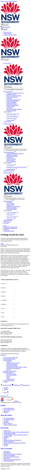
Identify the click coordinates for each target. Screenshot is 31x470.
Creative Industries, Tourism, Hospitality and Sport (16, 434)
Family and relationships (12, 101)
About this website (6, 415)
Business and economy (12, 154)
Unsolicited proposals (9, 461)
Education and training (12, 97)
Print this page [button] (16, 385)
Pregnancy (9, 361)
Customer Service (8, 436)
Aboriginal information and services (15, 93)
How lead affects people (9, 359)
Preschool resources (11, 373)
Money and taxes (11, 160)
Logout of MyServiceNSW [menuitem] (10, 35)
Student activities (11, 379)
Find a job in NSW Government (11, 456)
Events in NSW (10, 205)
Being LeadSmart (8, 360)
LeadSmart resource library (10, 371)
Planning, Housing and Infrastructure (12, 440)
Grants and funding (11, 102)
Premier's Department (9, 441)
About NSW (10, 202)
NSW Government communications (12, 459)
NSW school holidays (12, 209)
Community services (11, 94)
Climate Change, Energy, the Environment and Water (16, 432)
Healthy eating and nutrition (13, 363)
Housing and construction (13, 105)
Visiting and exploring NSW (13, 206)
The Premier (6, 451)
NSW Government (6, 448)
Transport (6, 444)
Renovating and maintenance (13, 368)
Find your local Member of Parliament (13, 454)
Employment (10, 157)
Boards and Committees (9, 455)
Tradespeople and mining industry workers (17, 367)
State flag (6, 412)
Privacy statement (8, 423)
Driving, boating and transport (14, 95)
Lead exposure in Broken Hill (11, 357)
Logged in (5, 29)
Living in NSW (8, 91)
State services (7, 411)
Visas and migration (11, 110)
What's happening (9, 201)
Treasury (6, 445)
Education (6, 437)
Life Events (9, 107)
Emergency (9, 98)
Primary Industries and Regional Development (15, 442)
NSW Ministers (7, 452)
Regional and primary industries (14, 109)
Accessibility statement (9, 419)
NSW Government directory (10, 425)
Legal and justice (11, 106)
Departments (5, 428)
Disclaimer (6, 422)
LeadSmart (3, 355)
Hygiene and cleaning (12, 364)
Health (5, 438)
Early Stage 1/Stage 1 (12, 375)
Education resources (8, 372)
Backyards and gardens (12, 365)
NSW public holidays (12, 207)
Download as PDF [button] (6, 385)
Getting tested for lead (9, 380)
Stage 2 (8, 376)
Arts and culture (10, 203)
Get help (6, 382)
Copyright (6, 420)
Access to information (9, 418)
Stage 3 (8, 377)
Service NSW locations (9, 409)
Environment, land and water (13, 99)
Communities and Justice (9, 433)
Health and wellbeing (12, 103)
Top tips (8, 369)
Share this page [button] (24, 385)
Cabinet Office (7, 430)
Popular (3, 405)
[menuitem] (8, 32)
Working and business (10, 152)
